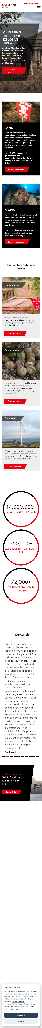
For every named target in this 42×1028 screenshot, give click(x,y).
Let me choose (18, 1001)
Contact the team (11, 70)
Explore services (16, 169)
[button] (39, 8)
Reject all (21, 1021)
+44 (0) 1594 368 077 (31, 3)
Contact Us (11, 792)
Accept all (21, 1015)
